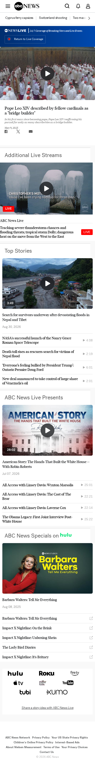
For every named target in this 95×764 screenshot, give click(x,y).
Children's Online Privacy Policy (33, 742)
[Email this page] (30, 131)
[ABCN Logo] (26, 6)
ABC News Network (17, 737)
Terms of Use (51, 747)
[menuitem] (19, 18)
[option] (22, 18)
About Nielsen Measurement (24, 747)
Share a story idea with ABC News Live (48, 708)
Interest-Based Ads (67, 742)
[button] (8, 6)
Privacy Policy (41, 737)
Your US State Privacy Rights (69, 737)
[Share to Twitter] (18, 131)
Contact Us (47, 752)
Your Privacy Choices (74, 747)
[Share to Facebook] (5, 131)
